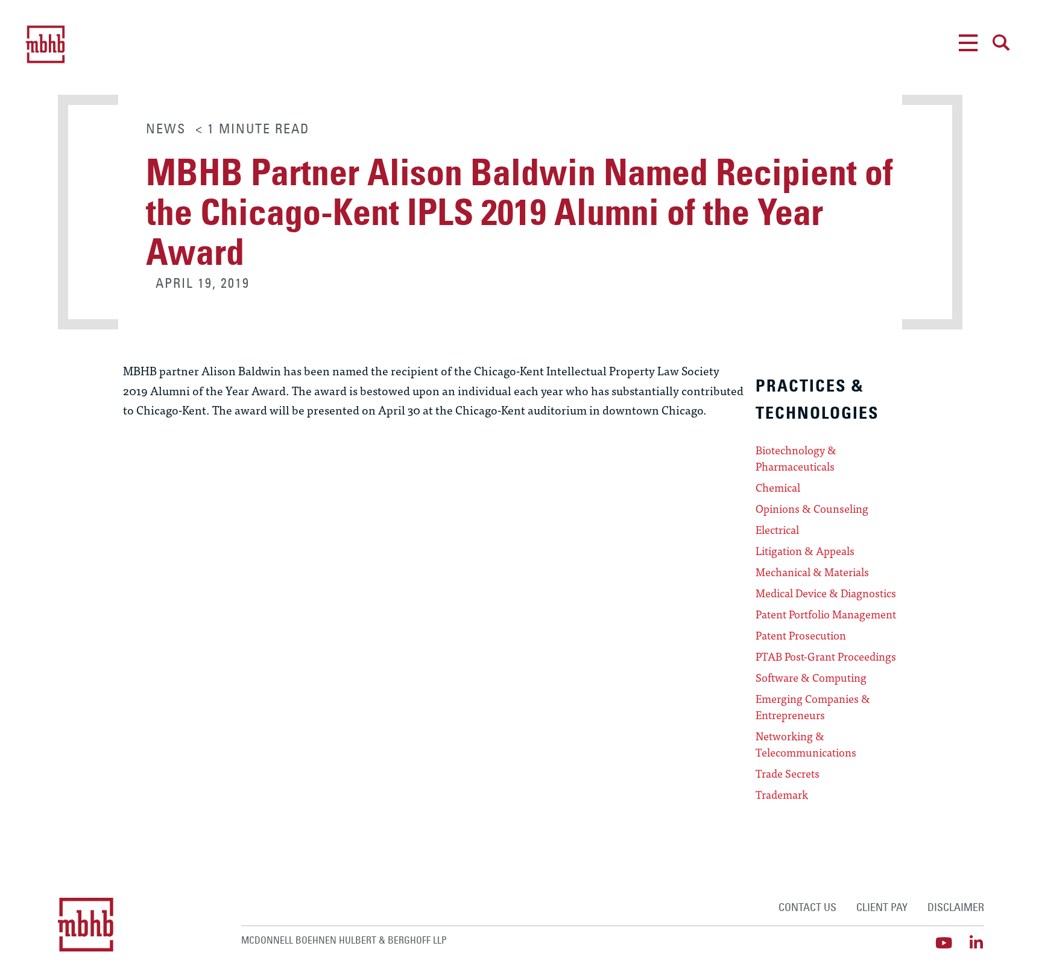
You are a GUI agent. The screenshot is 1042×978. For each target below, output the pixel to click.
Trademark (782, 794)
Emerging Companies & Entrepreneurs (813, 706)
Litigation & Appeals (805, 550)
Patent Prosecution (801, 635)
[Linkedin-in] (976, 942)
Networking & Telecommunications (806, 744)
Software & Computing (811, 677)
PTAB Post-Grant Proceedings (826, 656)
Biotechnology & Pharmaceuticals (796, 458)
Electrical (777, 529)
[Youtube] (944, 942)
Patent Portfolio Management (826, 614)
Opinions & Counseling (812, 508)
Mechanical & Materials (812, 572)
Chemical (778, 487)
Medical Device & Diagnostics (826, 593)
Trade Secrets (787, 773)
